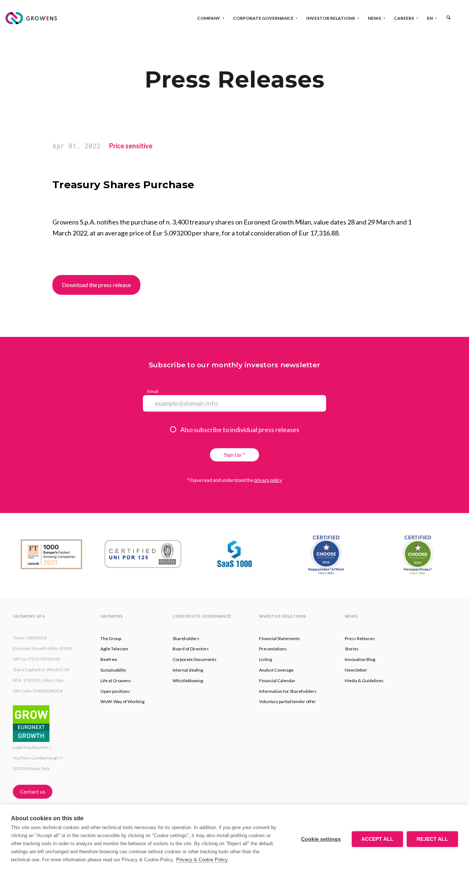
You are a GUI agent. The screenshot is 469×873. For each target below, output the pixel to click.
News (374, 18)
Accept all (377, 839)
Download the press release (96, 284)
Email (152, 391)
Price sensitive (130, 146)
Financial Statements (279, 638)
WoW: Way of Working (122, 701)
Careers (404, 18)
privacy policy (268, 480)
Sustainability (113, 670)
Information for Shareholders (288, 691)
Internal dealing (188, 670)
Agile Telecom (114, 648)
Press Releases (360, 638)
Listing (265, 659)
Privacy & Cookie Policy (202, 859)
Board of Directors (191, 648)
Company (208, 18)
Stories (352, 648)
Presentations (273, 648)
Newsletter (356, 670)
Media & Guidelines (364, 680)
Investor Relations (330, 18)
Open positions (115, 691)
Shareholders (186, 638)
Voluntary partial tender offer (287, 701)
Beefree (108, 659)
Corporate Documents (195, 659)
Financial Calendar (277, 680)
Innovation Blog (360, 659)
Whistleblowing (188, 680)
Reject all (432, 839)
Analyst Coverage (276, 670)
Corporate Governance (263, 18)
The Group (110, 638)
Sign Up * (234, 455)
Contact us (32, 791)
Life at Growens (115, 680)
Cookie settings (321, 839)
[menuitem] (430, 18)
